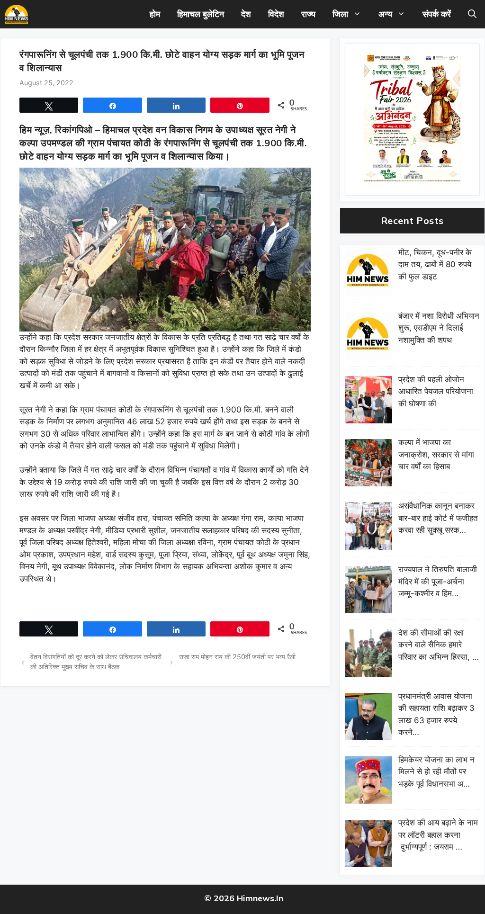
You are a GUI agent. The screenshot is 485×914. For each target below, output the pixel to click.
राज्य (308, 14)
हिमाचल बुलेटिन (200, 14)
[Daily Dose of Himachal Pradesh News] (16, 14)
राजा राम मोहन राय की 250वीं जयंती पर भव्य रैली (237, 657)
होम (155, 14)
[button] (472, 14)
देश (246, 14)
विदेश (276, 14)
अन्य (385, 14)
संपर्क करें (436, 14)
